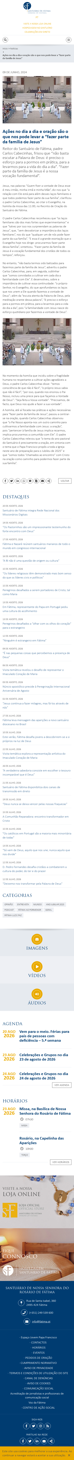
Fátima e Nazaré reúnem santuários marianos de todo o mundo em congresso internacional (36, 546)
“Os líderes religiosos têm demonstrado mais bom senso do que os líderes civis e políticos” (37, 575)
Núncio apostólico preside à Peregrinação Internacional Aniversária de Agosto (36, 688)
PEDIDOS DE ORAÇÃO (38, 1358)
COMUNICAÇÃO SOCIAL (39, 1388)
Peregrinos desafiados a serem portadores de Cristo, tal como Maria (36, 592)
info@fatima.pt (41, 1321)
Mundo (37, 904)
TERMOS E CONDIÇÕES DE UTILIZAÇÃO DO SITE (38, 1373)
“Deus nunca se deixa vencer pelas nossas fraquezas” (35, 804)
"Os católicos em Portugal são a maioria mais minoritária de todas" (37, 835)
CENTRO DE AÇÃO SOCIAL (39, 1407)
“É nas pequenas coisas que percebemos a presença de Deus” (36, 655)
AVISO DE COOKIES (38, 1383)
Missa (24, 1125)
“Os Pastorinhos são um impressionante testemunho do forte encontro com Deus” (37, 529)
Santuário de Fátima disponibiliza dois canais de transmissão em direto (31, 789)
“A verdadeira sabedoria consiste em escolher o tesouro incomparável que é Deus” (37, 772)
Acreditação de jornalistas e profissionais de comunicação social (37, 1395)
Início (5, 48)
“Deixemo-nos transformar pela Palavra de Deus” (32, 883)
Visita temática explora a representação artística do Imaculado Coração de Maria (34, 755)
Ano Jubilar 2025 (55, 904)
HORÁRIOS (38, 1347)
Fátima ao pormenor (29, 909)
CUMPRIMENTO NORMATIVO (39, 1363)
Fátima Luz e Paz (13, 915)
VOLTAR (65, 481)
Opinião (8, 904)
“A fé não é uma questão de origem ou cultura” (31, 560)
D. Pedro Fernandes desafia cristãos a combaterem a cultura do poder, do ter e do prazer (35, 869)
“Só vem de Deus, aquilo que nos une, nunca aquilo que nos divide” (36, 852)
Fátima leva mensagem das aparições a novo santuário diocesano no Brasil (36, 722)
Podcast (9, 909)
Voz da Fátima (37, 1402)
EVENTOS (39, 1352)
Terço (24, 1154)
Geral (48, 909)
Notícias (14, 48)
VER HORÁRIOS (60, 1162)
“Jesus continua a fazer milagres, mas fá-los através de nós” (35, 705)
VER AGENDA (61, 1085)
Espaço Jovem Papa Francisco (39, 1337)
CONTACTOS (38, 1342)
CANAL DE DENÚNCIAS (39, 1378)
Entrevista (23, 904)
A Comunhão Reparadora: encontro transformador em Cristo (36, 818)
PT (37, 17)
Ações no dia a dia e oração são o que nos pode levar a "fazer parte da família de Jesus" (37, 56)
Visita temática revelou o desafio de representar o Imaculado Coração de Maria (33, 672)
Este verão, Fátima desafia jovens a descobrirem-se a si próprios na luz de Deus (36, 739)
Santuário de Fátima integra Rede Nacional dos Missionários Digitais (31, 512)
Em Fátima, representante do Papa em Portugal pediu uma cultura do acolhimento (35, 609)
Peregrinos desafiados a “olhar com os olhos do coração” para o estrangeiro (37, 625)
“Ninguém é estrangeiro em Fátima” (24, 640)
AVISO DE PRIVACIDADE (38, 1368)
